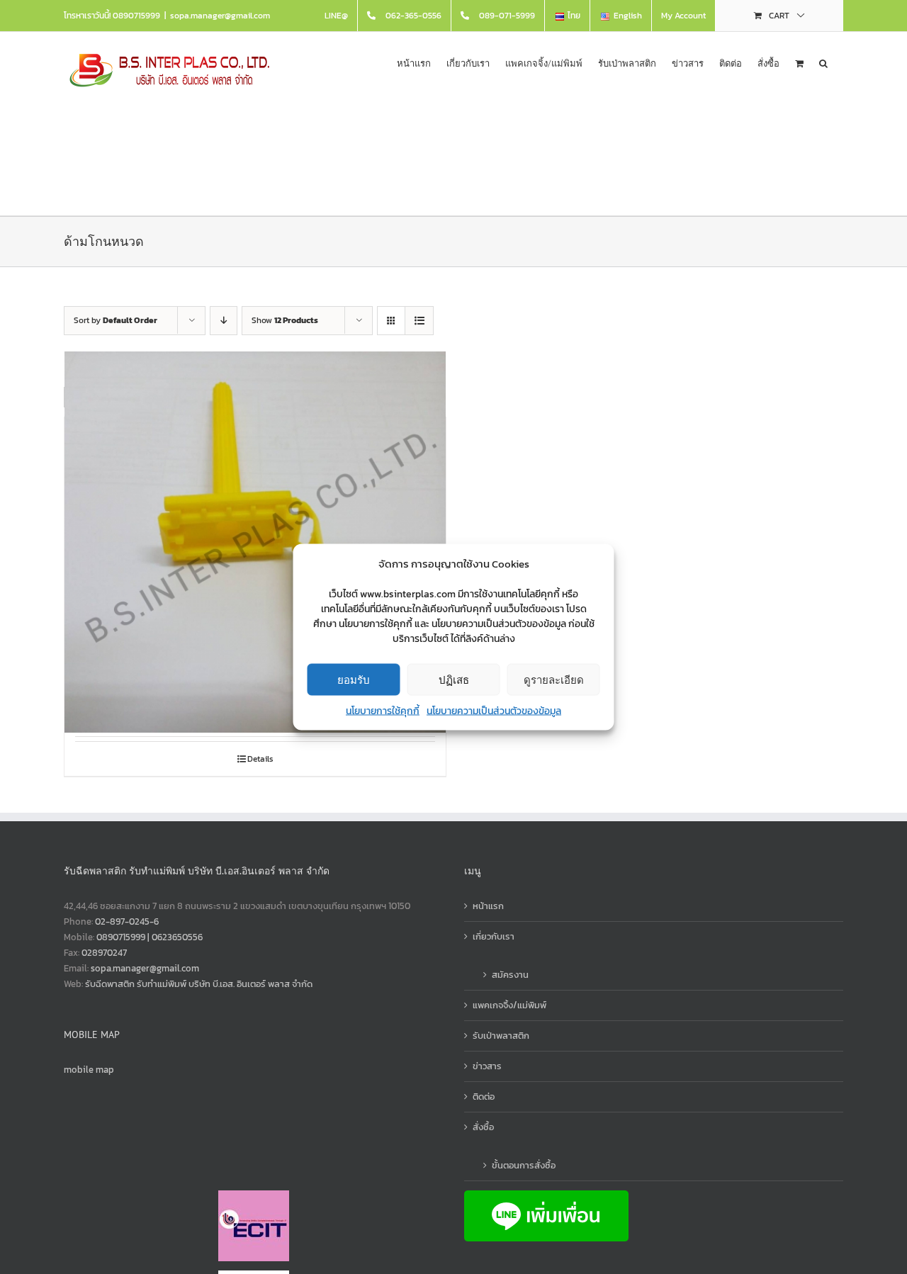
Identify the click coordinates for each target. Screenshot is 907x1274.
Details (260, 758)
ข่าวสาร (487, 1066)
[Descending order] (223, 320)
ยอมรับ (353, 679)
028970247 (104, 952)
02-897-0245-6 (127, 921)
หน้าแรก (488, 906)
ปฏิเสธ (454, 679)
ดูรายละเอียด (554, 679)
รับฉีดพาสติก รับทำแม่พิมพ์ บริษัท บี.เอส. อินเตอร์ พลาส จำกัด (198, 984)
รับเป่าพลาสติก (501, 1035)
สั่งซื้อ (483, 1127)
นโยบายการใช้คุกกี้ (382, 711)
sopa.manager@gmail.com (220, 15)
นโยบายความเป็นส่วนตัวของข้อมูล (494, 711)
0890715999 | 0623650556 (149, 937)
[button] (823, 62)
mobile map (89, 1069)
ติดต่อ (484, 1096)
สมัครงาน (510, 974)
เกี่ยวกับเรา (493, 936)
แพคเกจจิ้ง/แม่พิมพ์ (509, 1005)
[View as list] (419, 320)
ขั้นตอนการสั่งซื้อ (524, 1165)
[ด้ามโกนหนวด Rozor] (255, 541)
